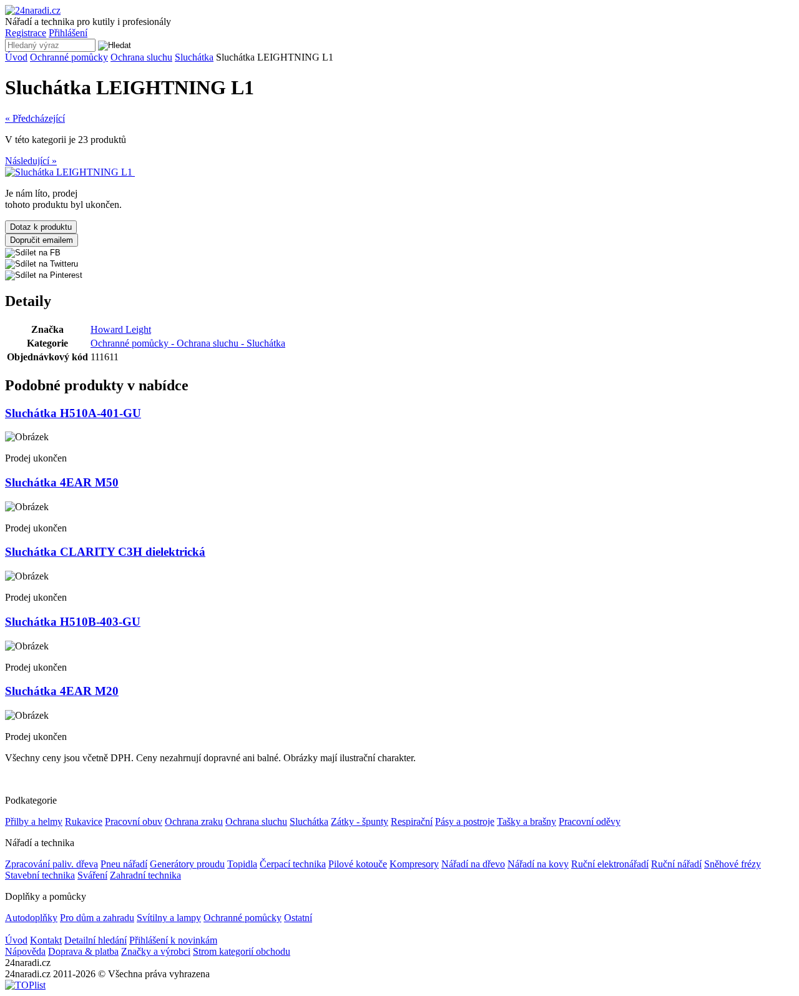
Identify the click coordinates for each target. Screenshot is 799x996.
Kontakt (46, 940)
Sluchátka (194, 57)
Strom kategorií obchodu (241, 951)
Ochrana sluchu (141, 57)
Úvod (16, 57)
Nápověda (25, 951)
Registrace (25, 32)
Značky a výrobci (155, 951)
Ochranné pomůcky (69, 57)
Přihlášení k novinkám (173, 940)
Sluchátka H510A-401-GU (73, 413)
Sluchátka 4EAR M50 (62, 482)
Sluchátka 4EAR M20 (62, 691)
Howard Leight (121, 329)
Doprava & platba (83, 951)
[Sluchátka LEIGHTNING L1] (70, 172)
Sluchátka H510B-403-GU (72, 621)
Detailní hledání (95, 940)
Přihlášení (68, 32)
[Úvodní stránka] (33, 10)
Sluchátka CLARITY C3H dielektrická (105, 551)
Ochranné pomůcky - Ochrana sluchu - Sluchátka (188, 343)
